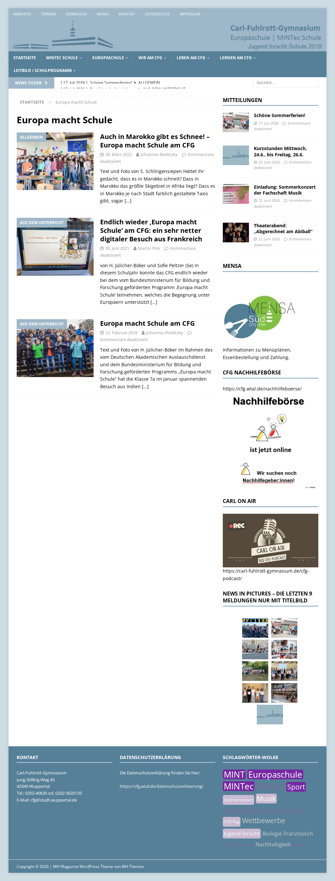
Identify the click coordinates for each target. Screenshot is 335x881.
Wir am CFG (150, 57)
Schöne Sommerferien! (279, 115)
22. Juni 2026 (269, 162)
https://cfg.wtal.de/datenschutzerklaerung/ (161, 786)
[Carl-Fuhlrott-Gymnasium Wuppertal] (168, 47)
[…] (128, 201)
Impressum (190, 13)
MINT (234, 774)
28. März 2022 (118, 154)
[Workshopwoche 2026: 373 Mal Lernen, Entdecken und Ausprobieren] (284, 649)
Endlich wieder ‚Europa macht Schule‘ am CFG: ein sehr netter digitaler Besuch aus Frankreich (151, 230)
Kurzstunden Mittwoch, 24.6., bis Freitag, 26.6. (280, 151)
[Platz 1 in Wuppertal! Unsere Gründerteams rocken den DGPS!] (255, 693)
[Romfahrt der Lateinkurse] (255, 649)
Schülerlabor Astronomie (263, 811)
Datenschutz (157, 13)
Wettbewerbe (263, 820)
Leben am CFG (191, 57)
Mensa (103, 13)
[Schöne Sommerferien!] (236, 122)
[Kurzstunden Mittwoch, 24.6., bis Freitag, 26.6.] (236, 155)
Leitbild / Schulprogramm (43, 70)
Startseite (24, 57)
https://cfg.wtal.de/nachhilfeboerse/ (262, 389)
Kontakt (127, 13)
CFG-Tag (231, 821)
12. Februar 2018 (121, 333)
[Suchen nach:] (285, 82)
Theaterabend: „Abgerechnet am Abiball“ (283, 228)
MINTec (239, 786)
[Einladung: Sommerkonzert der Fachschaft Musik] (236, 194)
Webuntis (22, 13)
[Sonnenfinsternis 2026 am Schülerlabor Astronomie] (255, 628)
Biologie (272, 833)
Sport (296, 786)
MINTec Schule (62, 57)
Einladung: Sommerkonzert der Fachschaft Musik (285, 190)
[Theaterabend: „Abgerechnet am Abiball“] (236, 232)
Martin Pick (149, 248)
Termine (48, 13)
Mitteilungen (242, 100)
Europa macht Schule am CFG (147, 323)
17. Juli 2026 (268, 123)
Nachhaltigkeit (273, 844)
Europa (270, 786)
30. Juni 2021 (117, 248)
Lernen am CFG (236, 57)
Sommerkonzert (238, 800)
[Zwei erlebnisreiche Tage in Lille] (255, 671)
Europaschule (108, 57)
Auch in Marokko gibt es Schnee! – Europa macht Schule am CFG (155, 140)
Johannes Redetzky (159, 154)
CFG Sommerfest (238, 845)
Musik (266, 798)
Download (76, 13)
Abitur (298, 845)
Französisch (298, 833)
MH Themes (133, 866)
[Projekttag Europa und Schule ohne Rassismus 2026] (284, 693)
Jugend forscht (242, 833)
